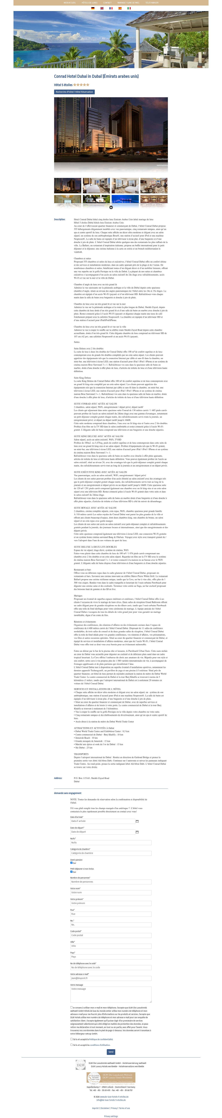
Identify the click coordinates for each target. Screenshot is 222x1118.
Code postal (76, 931)
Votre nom (75, 888)
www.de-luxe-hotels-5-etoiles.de (114, 1097)
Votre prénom (77, 899)
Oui (74, 863)
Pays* (72, 952)
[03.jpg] (125, 185)
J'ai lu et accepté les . (91, 1045)
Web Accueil (70, 2)
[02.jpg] (96, 185)
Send (111, 1052)
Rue (72, 910)
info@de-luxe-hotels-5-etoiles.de (111, 1100)
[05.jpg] (67, 202)
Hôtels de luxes (89, 2)
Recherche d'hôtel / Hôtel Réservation (74, 92)
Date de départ (77, 828)
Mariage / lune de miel (128, 2)
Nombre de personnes (80, 878)
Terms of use (124, 1108)
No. (72, 920)
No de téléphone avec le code (83, 963)
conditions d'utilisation (100, 1045)
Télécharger (151, 2)
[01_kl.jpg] (67, 185)
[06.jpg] (96, 202)
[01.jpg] (111, 135)
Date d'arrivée (76, 817)
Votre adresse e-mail (79, 974)
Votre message (76, 985)
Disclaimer (104, 1108)
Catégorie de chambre (80, 849)
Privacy (114, 1108)
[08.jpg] (154, 202)
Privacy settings (111, 1116)
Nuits (73, 838)
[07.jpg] (125, 202)
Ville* (72, 942)
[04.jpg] (154, 185)
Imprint (95, 1108)
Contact (107, 2)
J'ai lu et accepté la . (93, 1039)
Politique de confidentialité (101, 1039)
